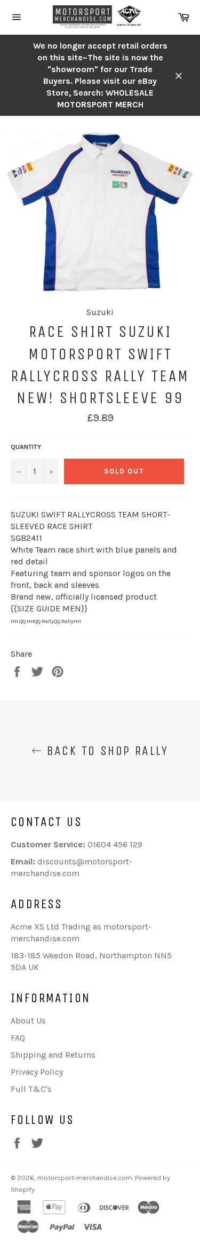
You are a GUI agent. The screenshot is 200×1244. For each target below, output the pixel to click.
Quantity (26, 447)
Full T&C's (31, 1089)
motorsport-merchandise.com (84, 1178)
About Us (28, 1020)
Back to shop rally (105, 750)
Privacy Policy (37, 1072)
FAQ (18, 1038)
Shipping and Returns (53, 1055)
